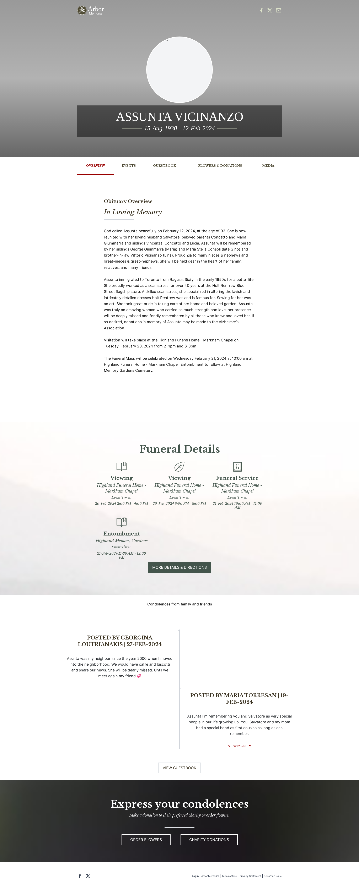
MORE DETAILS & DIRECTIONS (179, 567)
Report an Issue (273, 876)
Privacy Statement (250, 876)
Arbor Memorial (210, 876)
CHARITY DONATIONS (209, 839)
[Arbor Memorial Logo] (90, 10)
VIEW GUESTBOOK (179, 768)
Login (195, 876)
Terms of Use (229, 876)
